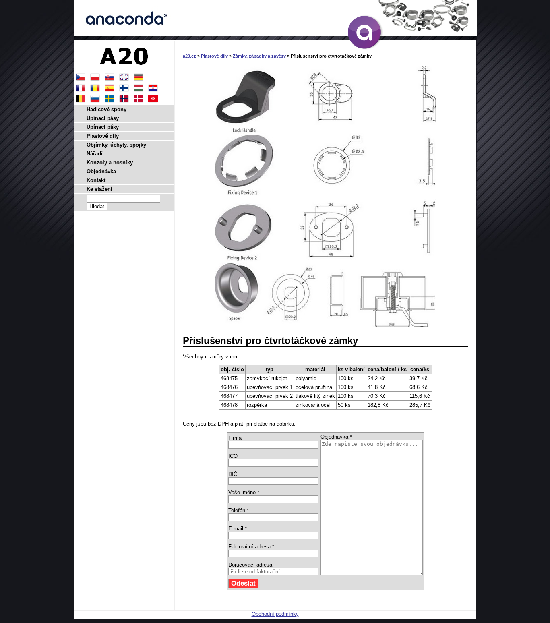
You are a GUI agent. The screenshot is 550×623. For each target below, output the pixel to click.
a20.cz (189, 56)
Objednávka (101, 171)
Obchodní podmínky (275, 614)
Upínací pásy (103, 118)
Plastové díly (214, 56)
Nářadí (95, 154)
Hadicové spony (106, 109)
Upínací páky (103, 127)
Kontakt (96, 180)
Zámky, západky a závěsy (259, 56)
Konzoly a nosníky (110, 162)
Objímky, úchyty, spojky (116, 145)
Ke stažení (99, 189)
